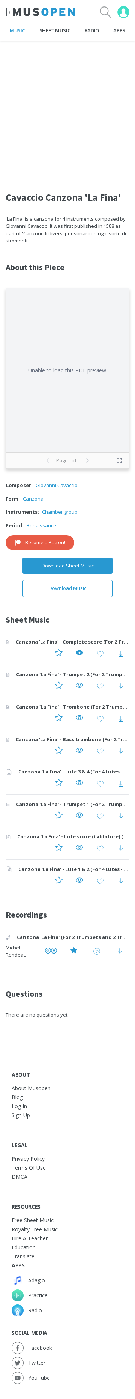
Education (24, 1247)
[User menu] (123, 12)
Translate (23, 1256)
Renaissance (41, 525)
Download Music (67, 588)
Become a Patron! (45, 542)
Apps (119, 30)
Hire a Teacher (30, 1238)
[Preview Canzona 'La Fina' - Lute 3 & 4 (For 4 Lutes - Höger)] (79, 784)
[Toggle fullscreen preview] (119, 460)
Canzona (33, 498)
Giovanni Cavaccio (57, 485)
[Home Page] (40, 12)
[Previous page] (48, 460)
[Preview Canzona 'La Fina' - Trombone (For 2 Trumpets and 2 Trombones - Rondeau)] (79, 719)
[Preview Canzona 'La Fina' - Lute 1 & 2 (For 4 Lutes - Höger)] (79, 881)
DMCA (19, 1176)
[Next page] (87, 460)
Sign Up (21, 1115)
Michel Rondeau (16, 951)
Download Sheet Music (68, 565)
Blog (17, 1097)
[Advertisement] (67, 108)
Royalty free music (35, 1229)
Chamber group (60, 511)
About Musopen (31, 1088)
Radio (92, 30)
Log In (19, 1106)
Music (17, 30)
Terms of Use (29, 1167)
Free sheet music (33, 1220)
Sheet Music (54, 30)
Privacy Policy (28, 1158)
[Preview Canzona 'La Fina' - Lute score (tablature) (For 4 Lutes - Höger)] (79, 849)
